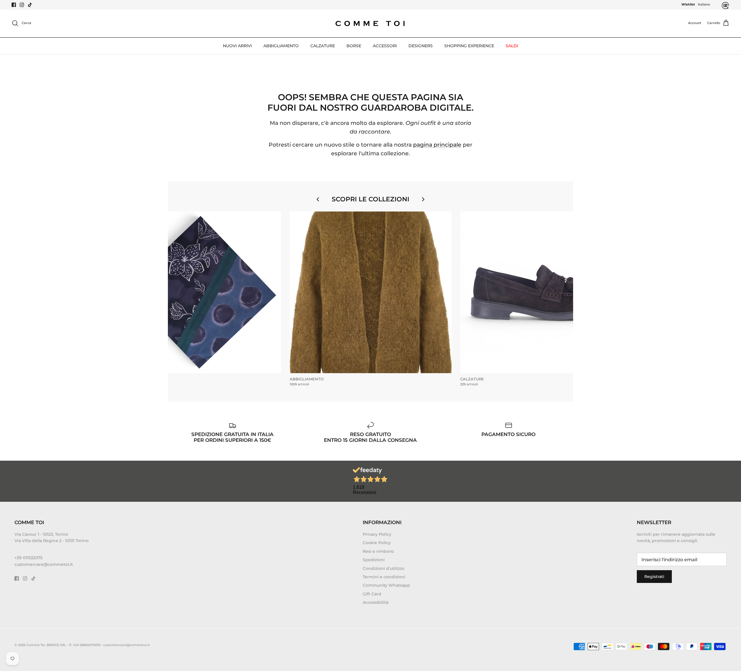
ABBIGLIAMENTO (281, 45)
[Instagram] (22, 5)
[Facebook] (14, 5)
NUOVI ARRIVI (237, 45)
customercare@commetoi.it (43, 564)
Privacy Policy (377, 534)
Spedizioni (374, 559)
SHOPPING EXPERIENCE (469, 45)
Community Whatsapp (386, 585)
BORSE (353, 45)
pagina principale (437, 144)
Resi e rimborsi (378, 551)
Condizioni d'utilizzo (383, 568)
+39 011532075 (28, 557)
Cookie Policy (377, 542)
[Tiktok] (30, 5)
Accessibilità (375, 602)
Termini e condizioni (384, 576)
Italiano (704, 4)
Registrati (654, 576)
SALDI (512, 45)
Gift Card (372, 594)
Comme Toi (35, 645)
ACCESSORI (385, 45)
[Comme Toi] (370, 23)
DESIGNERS (420, 45)
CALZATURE (322, 45)
